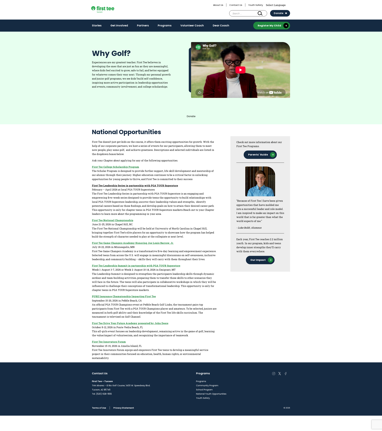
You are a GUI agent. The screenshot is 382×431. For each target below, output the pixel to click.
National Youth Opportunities (211, 393)
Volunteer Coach (192, 25)
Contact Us (235, 5)
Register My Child (269, 25)
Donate (278, 13)
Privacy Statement (123, 407)
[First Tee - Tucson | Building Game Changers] (108, 9)
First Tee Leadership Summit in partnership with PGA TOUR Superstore (136, 265)
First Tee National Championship (112, 220)
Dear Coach (221, 25)
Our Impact (258, 260)
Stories (96, 25)
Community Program (207, 385)
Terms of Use (99, 407)
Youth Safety (255, 5)
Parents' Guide (258, 154)
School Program (204, 389)
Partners (143, 25)
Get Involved (119, 25)
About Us (218, 5)
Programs (164, 25)
